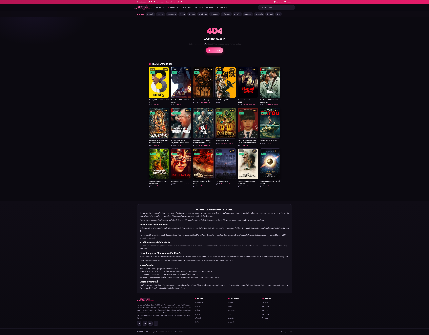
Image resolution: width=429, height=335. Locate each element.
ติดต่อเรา (265, 318)
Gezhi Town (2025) (222, 100)
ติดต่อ (290, 332)
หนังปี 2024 (265, 314)
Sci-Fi (193, 14)
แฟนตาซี (215, 14)
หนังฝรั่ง (260, 14)
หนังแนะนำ (188, 7)
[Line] (145, 323)
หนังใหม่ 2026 (175, 7)
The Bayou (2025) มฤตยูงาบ (269, 140)
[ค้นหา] (292, 7)
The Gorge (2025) (222, 181)
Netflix (211, 7)
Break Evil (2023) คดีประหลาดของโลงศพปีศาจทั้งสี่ (158, 141)
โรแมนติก (227, 14)
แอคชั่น (151, 14)
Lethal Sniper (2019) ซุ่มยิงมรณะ (202, 182)
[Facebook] (139, 323)
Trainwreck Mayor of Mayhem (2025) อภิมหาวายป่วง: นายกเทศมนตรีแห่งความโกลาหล (180, 143)
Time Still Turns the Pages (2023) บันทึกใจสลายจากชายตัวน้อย (247, 142)
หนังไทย (200, 7)
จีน (279, 14)
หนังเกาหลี (198, 318)
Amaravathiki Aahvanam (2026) (246, 101)
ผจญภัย (249, 14)
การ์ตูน (238, 14)
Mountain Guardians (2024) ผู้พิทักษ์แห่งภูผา (158, 182)
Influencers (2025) (177, 181)
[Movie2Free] (143, 7)
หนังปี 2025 (265, 310)
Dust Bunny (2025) (222, 140)
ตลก (183, 14)
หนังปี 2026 (265, 306)
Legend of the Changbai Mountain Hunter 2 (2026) (202, 141)
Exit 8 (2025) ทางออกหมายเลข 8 (159, 101)
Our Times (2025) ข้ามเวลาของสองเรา (269, 101)
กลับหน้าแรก (215, 50)
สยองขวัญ (172, 14)
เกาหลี (271, 14)
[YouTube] (150, 323)
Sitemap (283, 332)
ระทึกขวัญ (204, 14)
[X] (156, 323)
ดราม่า (161, 14)
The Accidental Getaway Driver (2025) (246, 182)
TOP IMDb (223, 7)
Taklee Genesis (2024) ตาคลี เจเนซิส (270, 182)
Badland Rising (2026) (201, 100)
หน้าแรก (161, 7)
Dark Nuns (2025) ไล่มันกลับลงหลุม (180, 101)
